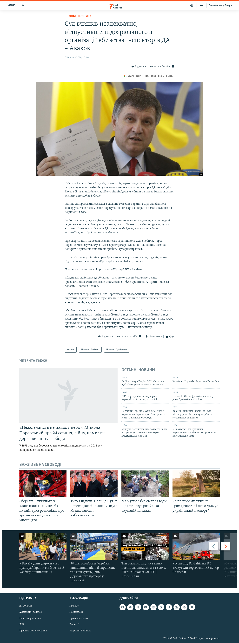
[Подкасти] (192, 5)
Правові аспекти (79, 618)
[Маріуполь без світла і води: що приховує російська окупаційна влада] (145, 483)
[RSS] (176, 607)
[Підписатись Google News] (130, 607)
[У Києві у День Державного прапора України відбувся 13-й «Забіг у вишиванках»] (42, 546)
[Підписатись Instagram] (153, 607)
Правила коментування (33, 630)
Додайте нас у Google (220, 5)
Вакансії (74, 624)
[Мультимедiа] (202, 5)
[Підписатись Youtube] (146, 607)
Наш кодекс (76, 612)
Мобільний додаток (30, 612)
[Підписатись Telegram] (169, 607)
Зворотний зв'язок (80, 630)
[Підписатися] (192, 607)
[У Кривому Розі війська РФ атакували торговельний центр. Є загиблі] (196, 546)
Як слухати (25, 606)
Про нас (74, 606)
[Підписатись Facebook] (123, 607)
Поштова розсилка (30, 618)
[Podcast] (184, 607)
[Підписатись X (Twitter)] (138, 607)
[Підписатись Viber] (161, 607)
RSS (21, 624)
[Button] (138, 67)
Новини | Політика (78, 16)
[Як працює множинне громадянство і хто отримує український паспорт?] (196, 483)
